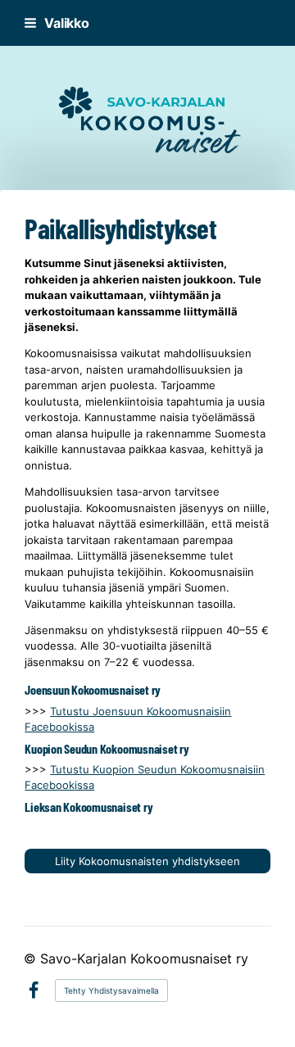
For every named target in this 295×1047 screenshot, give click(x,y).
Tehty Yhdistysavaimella (111, 990)
